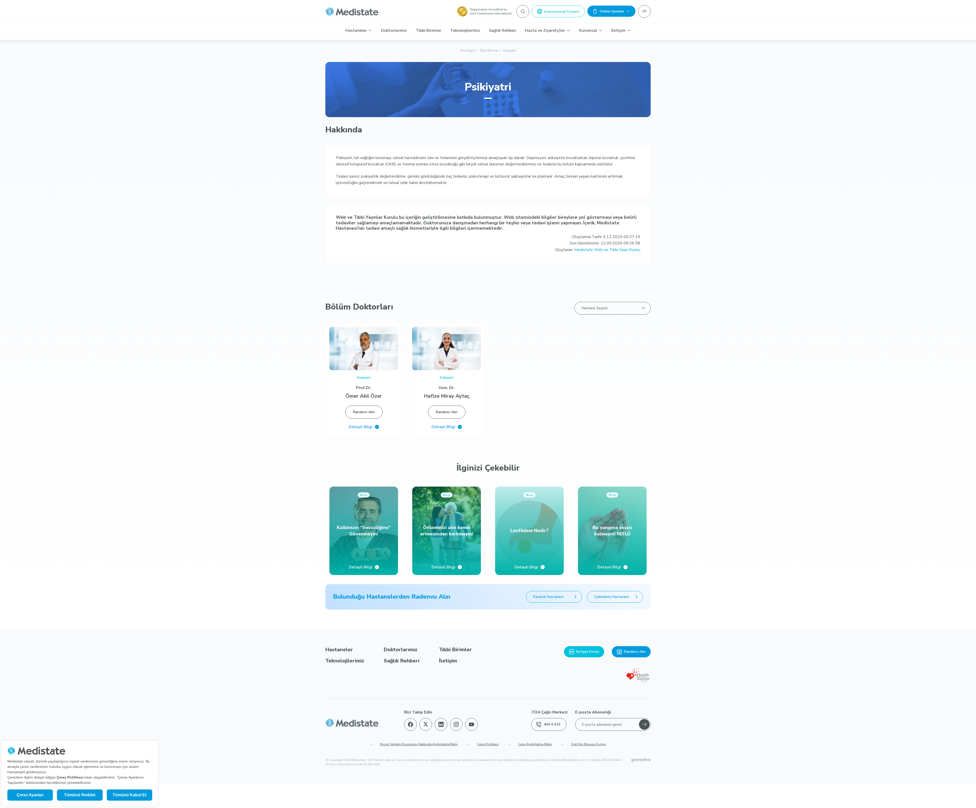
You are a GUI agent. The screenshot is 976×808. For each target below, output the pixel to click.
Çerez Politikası (488, 744)
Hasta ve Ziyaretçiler (545, 30)
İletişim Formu (587, 651)
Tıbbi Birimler (428, 30)
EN (644, 11)
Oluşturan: (597, 250)
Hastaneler (356, 30)
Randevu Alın (364, 412)
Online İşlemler (612, 11)
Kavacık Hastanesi (548, 596)
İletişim (618, 30)
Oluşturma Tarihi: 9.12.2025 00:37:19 (606, 237)
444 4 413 (552, 724)
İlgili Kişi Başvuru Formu (588, 744)
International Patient (562, 11)
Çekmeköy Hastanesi (611, 596)
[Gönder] (644, 724)
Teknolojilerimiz (465, 30)
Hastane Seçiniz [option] (595, 308)
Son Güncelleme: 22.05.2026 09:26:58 (605, 243)
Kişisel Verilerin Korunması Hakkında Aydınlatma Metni (419, 744)
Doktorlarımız (394, 30)
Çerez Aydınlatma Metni (535, 744)
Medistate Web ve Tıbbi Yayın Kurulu (607, 250)
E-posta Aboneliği (593, 712)
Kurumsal (588, 30)
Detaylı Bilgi (360, 427)
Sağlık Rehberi (502, 30)
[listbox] (612, 308)
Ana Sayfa (467, 51)
